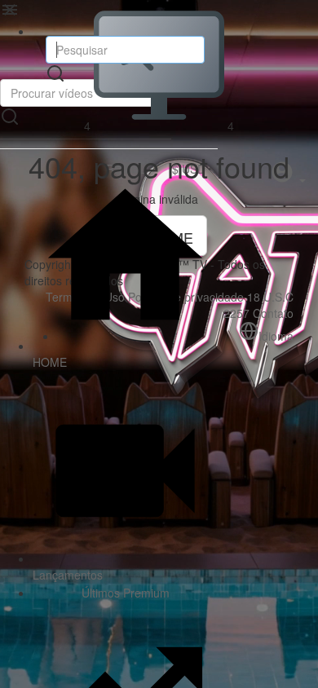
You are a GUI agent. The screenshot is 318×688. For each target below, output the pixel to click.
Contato (273, 313)
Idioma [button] (276, 336)
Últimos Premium (124, 592)
